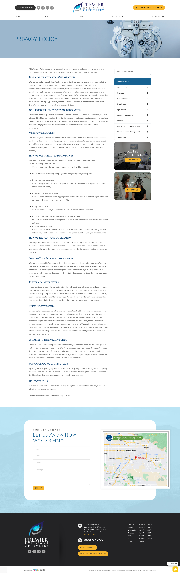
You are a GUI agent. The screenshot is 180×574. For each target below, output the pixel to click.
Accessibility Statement (132, 570)
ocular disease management (128, 132)
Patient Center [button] (119, 17)
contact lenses (123, 98)
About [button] (48, 17)
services (120, 93)
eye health (121, 110)
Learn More (132, 160)
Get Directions (90, 534)
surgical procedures (125, 115)
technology (121, 137)
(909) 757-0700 (93, 539)
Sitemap (152, 570)
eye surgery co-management (128, 126)
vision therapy (123, 87)
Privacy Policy (145, 570)
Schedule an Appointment (93, 554)
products (120, 121)
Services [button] (81, 17)
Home (18, 17)
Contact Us (158, 17)
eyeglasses (121, 104)
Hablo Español (87, 547)
